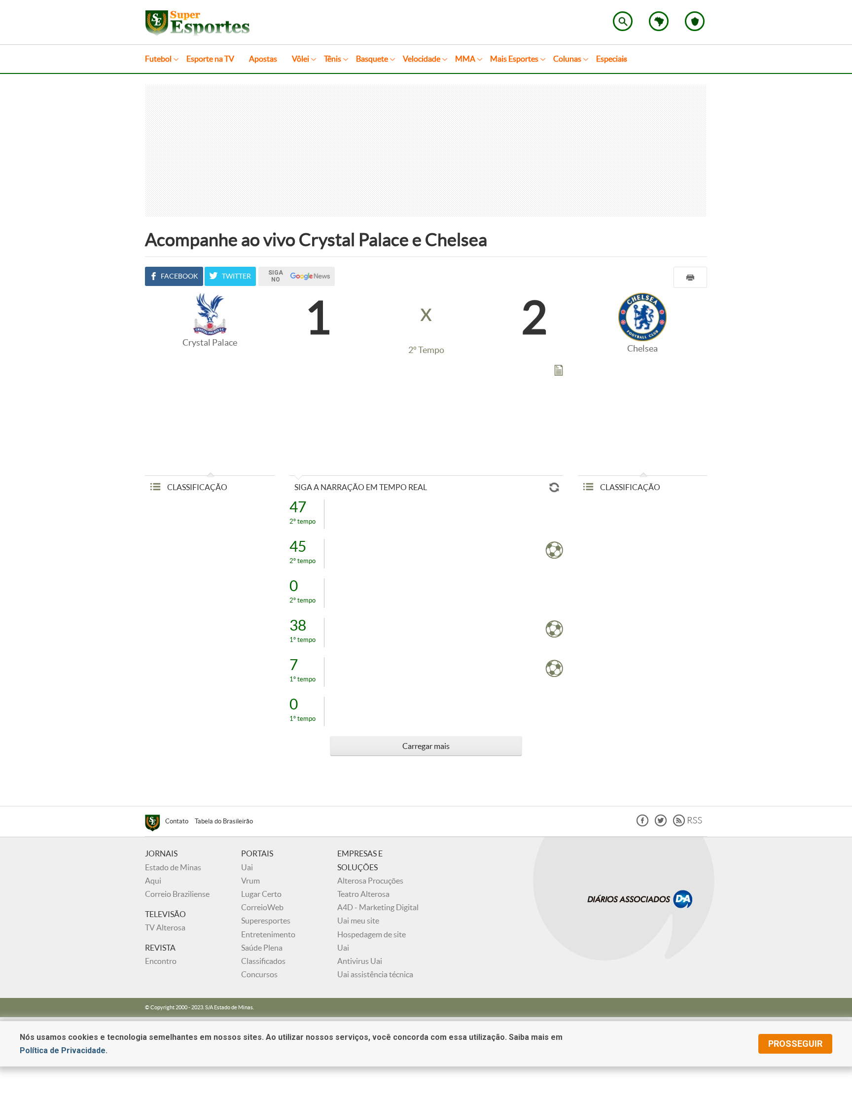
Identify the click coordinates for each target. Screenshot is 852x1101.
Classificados (263, 961)
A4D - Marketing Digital (378, 907)
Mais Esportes (514, 58)
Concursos (259, 974)
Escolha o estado (659, 21)
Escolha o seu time (695, 21)
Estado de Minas (173, 867)
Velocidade (421, 58)
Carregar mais (426, 746)
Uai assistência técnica (375, 974)
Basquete (372, 58)
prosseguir (795, 1043)
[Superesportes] (155, 824)
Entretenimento (268, 934)
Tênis (332, 58)
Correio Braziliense (177, 893)
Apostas (263, 58)
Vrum (250, 880)
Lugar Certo (261, 893)
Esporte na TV (210, 58)
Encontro (161, 961)
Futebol (158, 58)
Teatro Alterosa (363, 893)
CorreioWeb (262, 907)
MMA (465, 58)
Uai (247, 867)
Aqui (153, 880)
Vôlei (300, 58)
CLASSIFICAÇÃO (196, 487)
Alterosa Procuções (370, 880)
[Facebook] (642, 823)
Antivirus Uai (359, 961)
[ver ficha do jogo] (558, 372)
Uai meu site (358, 920)
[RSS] (687, 823)
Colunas (567, 58)
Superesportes (265, 920)
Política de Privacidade (63, 1050)
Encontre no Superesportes (623, 21)
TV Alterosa (165, 927)
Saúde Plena (262, 947)
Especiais (611, 58)
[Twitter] (661, 823)
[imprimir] (690, 277)
